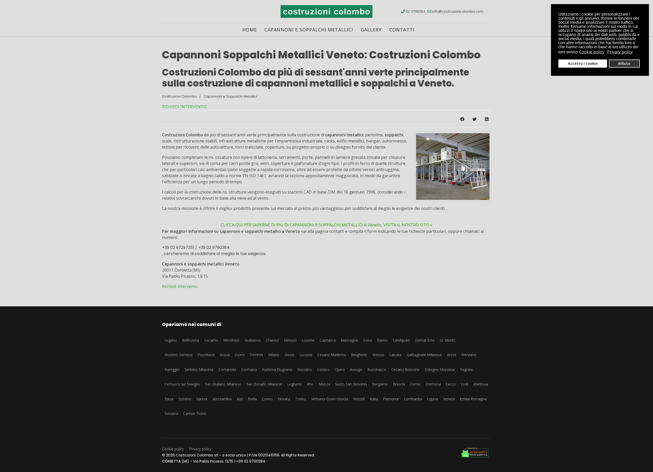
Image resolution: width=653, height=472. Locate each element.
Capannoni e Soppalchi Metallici (309, 30)
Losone (308, 340)
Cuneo (267, 398)
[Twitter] (474, 119)
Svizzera (171, 413)
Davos (382, 340)
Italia (374, 398)
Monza (324, 384)
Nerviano (468, 354)
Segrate (466, 369)
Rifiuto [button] (624, 63)
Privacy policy (200, 448)
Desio (289, 354)
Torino (300, 398)
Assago (356, 369)
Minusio (290, 340)
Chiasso (272, 340)
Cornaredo (227, 369)
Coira (367, 340)
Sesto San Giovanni (351, 384)
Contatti (402, 30)
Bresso (378, 354)
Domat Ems (425, 340)
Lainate (395, 354)
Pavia (169, 398)
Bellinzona (190, 340)
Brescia (399, 384)
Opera (340, 369)
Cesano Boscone (405, 369)
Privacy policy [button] (620, 52)
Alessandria (222, 398)
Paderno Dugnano (277, 369)
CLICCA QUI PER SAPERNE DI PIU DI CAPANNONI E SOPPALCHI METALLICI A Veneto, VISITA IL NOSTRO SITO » (326, 225)
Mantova (480, 384)
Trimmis (256, 354)
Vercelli (359, 398)
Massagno (349, 340)
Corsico (323, 369)
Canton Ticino (194, 413)
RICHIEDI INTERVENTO (184, 107)
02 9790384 (415, 11)
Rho (310, 384)
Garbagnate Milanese (424, 354)
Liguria (432, 398)
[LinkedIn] (486, 119)
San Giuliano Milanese (223, 384)
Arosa (225, 354)
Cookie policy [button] (591, 52)
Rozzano (304, 369)
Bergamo (380, 384)
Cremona (433, 384)
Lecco (451, 384)
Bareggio (172, 369)
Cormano (249, 369)
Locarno (211, 340)
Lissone (305, 354)
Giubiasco (253, 340)
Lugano (171, 340)
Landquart (401, 340)
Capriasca (328, 340)
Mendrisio (231, 340)
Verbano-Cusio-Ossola (329, 398)
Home (249, 30)
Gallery (371, 30)
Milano (274, 354)
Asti (240, 398)
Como (415, 384)
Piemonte (391, 398)
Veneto (449, 398)
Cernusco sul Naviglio (182, 384)
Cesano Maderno (331, 354)
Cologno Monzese (440, 369)
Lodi (464, 384)
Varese (202, 398)
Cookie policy (173, 448)
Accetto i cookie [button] (583, 63)
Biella (252, 398)
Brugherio (359, 354)
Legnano (294, 384)
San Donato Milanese (264, 384)
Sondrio (185, 398)
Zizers (240, 354)
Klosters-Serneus (179, 354)
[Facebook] (462, 119)
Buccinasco (376, 369)
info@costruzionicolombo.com (457, 11)
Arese (451, 354)
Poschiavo (206, 354)
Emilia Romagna (473, 398)
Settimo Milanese (199, 369)
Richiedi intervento (180, 286)
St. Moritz (448, 340)
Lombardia (413, 398)
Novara (284, 398)
